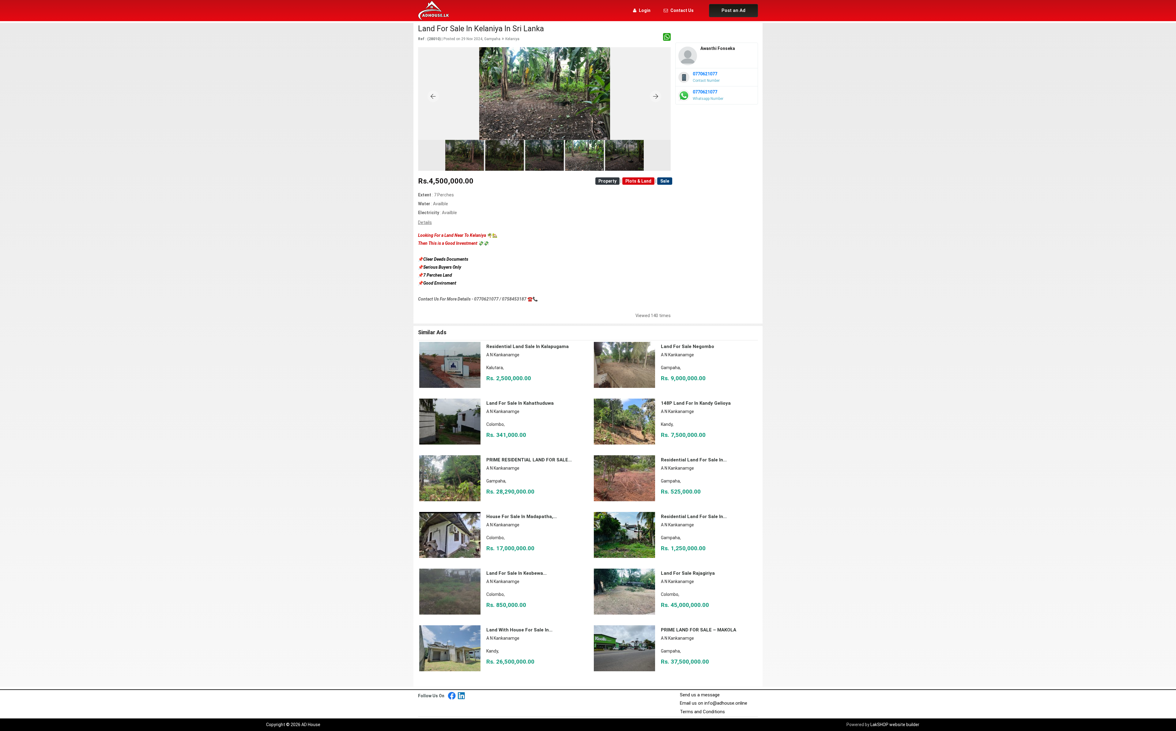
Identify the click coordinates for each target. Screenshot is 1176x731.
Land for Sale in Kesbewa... (516, 573)
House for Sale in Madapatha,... (521, 516)
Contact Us (682, 10)
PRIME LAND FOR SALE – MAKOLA (698, 630)
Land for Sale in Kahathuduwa (520, 403)
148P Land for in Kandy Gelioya (696, 403)
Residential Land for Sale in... (694, 460)
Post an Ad (733, 10)
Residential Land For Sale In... (694, 516)
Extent (424, 194)
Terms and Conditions (702, 711)
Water (424, 203)
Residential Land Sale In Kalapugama (527, 346)
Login (644, 10)
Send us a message (700, 695)
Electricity (428, 212)
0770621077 (705, 73)
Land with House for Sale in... (519, 630)
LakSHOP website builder (894, 724)
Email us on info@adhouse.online (713, 703)
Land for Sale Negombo (687, 346)
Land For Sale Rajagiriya (688, 573)
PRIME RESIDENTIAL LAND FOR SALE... (529, 460)
